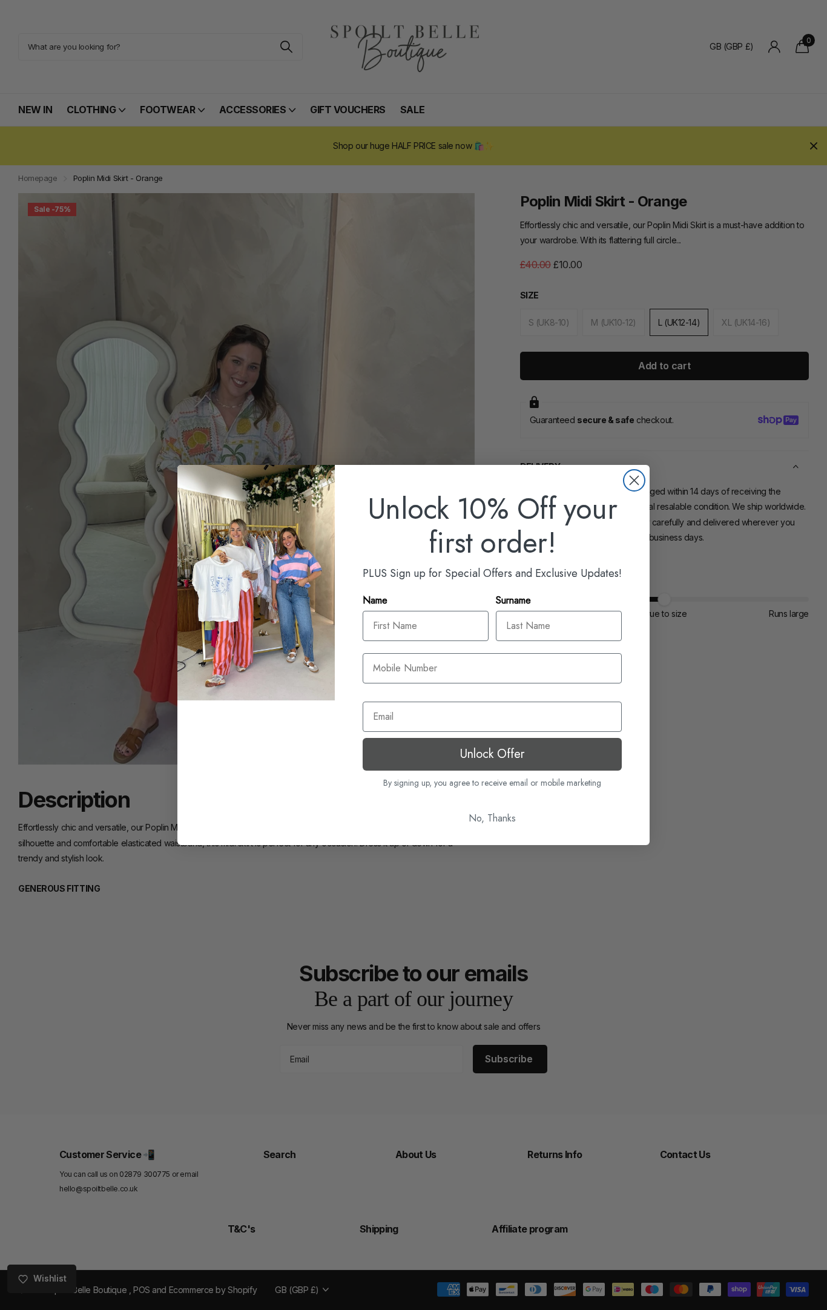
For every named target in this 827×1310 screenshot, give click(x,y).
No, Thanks (492, 818)
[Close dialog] (634, 480)
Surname (513, 600)
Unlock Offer (492, 754)
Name (375, 600)
